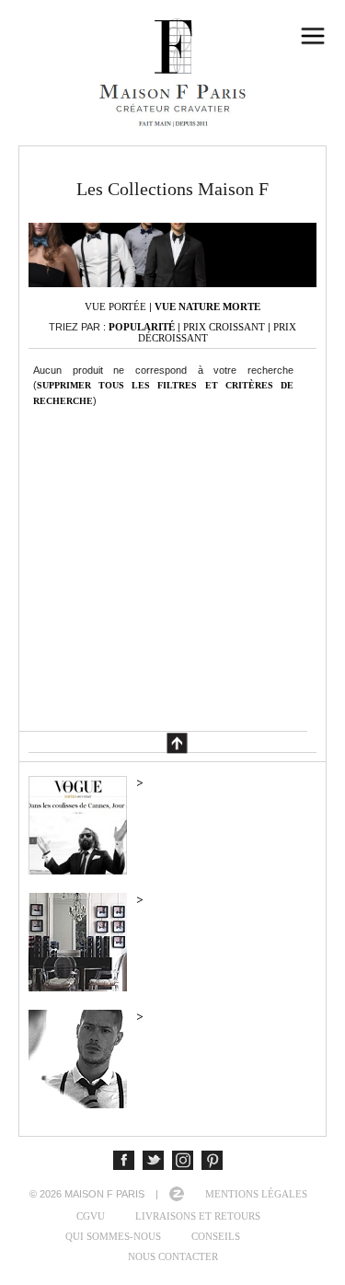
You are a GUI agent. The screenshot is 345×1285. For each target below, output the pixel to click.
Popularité (142, 326)
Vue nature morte (207, 306)
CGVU (90, 1215)
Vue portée (115, 306)
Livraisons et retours (197, 1215)
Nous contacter (173, 1256)
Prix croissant (224, 326)
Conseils (215, 1236)
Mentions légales (256, 1193)
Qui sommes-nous (113, 1236)
